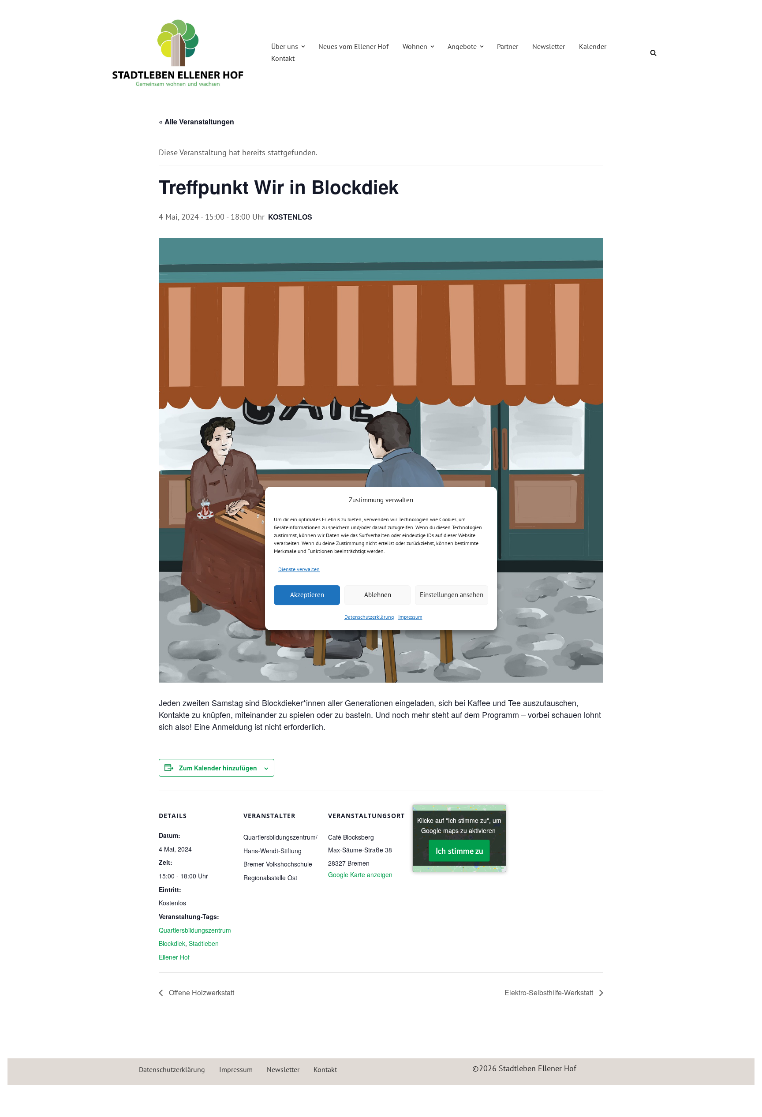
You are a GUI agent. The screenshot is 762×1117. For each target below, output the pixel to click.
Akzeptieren (307, 594)
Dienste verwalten (299, 569)
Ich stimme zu (459, 851)
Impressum (410, 616)
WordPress (196, 1097)
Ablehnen (377, 594)
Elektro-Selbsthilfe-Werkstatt (549, 992)
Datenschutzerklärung (369, 616)
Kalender (592, 46)
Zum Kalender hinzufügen (218, 767)
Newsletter (548, 46)
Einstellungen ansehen (451, 594)
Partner (507, 46)
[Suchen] (653, 52)
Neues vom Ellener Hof (353, 46)
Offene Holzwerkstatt (200, 992)
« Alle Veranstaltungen (196, 121)
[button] (303, 47)
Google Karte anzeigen (360, 874)
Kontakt (283, 58)
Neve (109, 1097)
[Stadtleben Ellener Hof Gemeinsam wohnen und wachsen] (178, 52)
